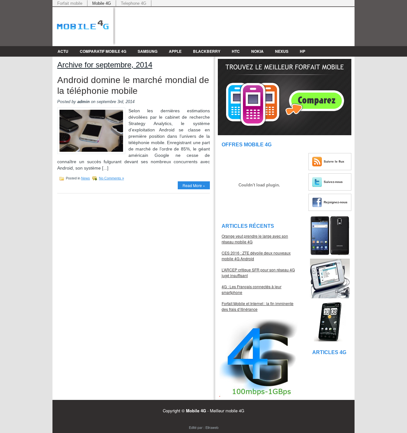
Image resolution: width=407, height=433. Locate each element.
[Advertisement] (280, 16)
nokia (257, 51)
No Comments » (111, 178)
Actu (63, 51)
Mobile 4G (101, 3)
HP (302, 51)
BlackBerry (206, 51)
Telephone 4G (133, 3)
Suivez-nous (333, 182)
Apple (175, 51)
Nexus (281, 51)
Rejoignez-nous (336, 202)
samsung (147, 51)
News (85, 178)
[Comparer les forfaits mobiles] (284, 133)
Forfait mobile (69, 3)
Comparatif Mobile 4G (103, 51)
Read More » (194, 185)
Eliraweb (211, 427)
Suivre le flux (334, 161)
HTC (236, 51)
